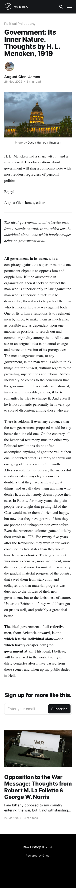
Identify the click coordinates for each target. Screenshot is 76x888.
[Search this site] (61, 6)
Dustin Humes (37, 142)
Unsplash (55, 142)
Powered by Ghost (38, 855)
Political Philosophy (19, 24)
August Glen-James (22, 77)
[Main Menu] (69, 7)
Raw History (32, 847)
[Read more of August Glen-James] (9, 66)
